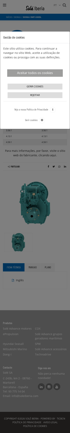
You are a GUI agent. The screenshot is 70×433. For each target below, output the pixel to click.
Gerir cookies (35, 86)
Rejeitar (35, 95)
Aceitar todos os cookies (35, 73)
